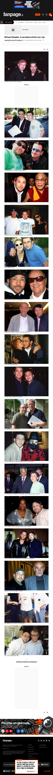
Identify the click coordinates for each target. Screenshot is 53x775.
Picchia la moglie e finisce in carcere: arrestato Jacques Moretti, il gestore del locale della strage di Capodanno (26, 765)
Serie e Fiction (29, 22)
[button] (47, 49)
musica (39, 22)
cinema (35, 22)
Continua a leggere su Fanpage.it (26, 662)
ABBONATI (37, 14)
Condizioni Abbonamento (33, 753)
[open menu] (2, 22)
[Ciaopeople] (47, 771)
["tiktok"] (3, 731)
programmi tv (21, 22)
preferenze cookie (32, 758)
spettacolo (8, 22)
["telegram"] (22, 731)
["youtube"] (10, 731)
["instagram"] (6, 731)
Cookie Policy (31, 751)
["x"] (14, 731)
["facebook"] (18, 731)
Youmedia (30, 745)
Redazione (30, 756)
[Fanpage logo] (11, 15)
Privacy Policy (31, 749)
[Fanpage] (7, 741)
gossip (44, 22)
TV (16, 22)
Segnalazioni (31, 747)
